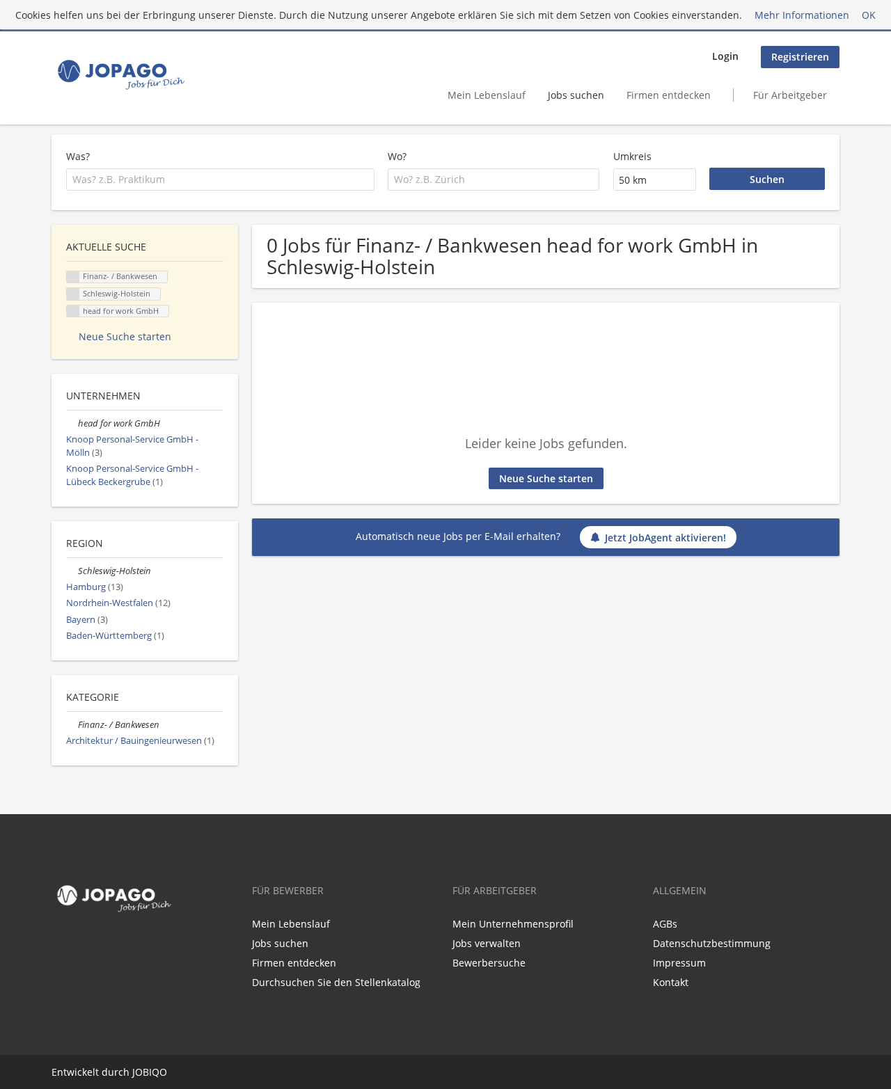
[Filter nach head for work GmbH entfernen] (72, 423)
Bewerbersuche (489, 962)
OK (869, 15)
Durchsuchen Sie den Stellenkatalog (336, 982)
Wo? (397, 156)
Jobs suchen (576, 95)
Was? (78, 156)
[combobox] (220, 179)
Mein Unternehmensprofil (513, 923)
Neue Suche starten (546, 478)
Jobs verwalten (486, 943)
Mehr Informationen (802, 15)
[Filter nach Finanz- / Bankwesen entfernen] (72, 725)
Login (725, 56)
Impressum (679, 962)
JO (137, 1072)
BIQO (155, 1072)
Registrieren (800, 56)
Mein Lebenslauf (487, 95)
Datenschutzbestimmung (712, 943)
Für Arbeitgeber (790, 95)
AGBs (665, 923)
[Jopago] (120, 74)
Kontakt (670, 982)
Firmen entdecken (668, 95)
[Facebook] (59, 946)
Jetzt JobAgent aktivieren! (665, 537)
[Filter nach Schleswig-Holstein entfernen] (72, 571)
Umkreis (632, 156)
